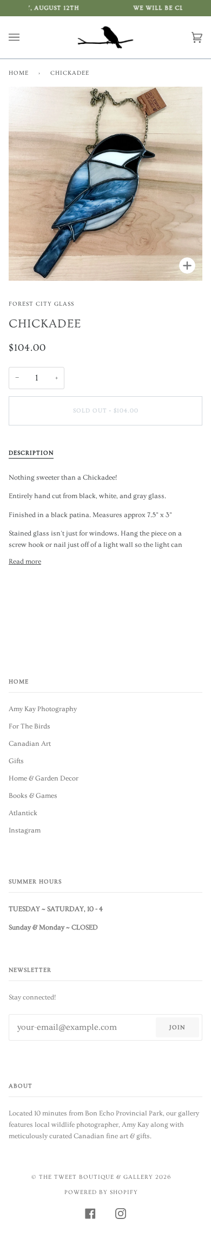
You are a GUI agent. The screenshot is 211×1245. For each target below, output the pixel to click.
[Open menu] (25, 37)
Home (19, 72)
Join (177, 1027)
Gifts (16, 761)
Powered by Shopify (101, 1192)
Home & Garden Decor (43, 778)
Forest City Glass (41, 303)
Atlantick (23, 813)
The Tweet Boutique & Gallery (96, 1177)
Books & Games (33, 795)
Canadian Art (30, 743)
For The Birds (29, 726)
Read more (25, 561)
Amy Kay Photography (43, 709)
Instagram (25, 830)
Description (31, 452)
